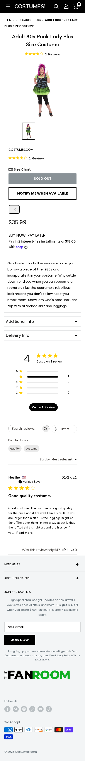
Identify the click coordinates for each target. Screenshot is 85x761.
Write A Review (43, 407)
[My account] (66, 6)
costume (31, 448)
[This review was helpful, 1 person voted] (64, 549)
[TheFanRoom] (37, 674)
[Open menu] (8, 6)
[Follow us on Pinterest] (32, 709)
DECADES (25, 20)
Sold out (42, 178)
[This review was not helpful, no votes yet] (72, 549)
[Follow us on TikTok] (49, 709)
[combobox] (58, 459)
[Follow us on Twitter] (16, 709)
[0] (75, 6)
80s (38, 20)
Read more (24, 533)
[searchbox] (25, 428)
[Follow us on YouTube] (40, 709)
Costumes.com (20, 149)
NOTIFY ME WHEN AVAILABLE (42, 193)
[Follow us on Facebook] (7, 709)
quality (15, 448)
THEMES (9, 20)
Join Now (20, 639)
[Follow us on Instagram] (24, 709)
